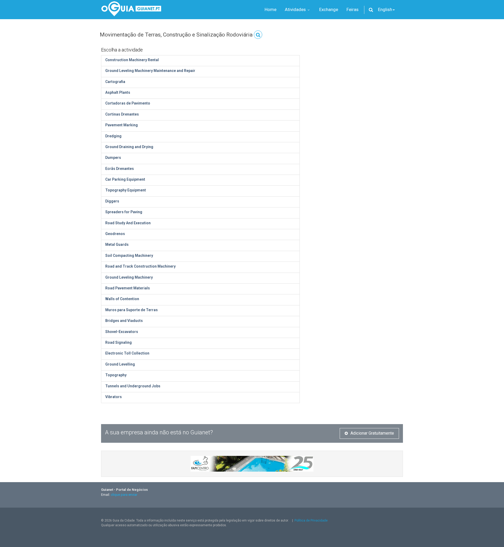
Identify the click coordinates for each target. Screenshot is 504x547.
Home (270, 9)
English (385, 9)
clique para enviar (124, 495)
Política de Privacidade (311, 520)
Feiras (352, 9)
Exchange (328, 9)
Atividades (296, 9)
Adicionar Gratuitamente (372, 433)
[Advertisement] (355, 81)
